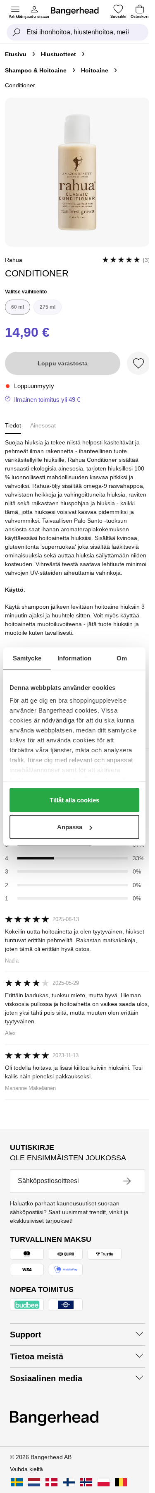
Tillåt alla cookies (74, 799)
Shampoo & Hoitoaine (36, 70)
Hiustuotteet (58, 54)
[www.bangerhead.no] (86, 1482)
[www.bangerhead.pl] (103, 1482)
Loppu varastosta (63, 363)
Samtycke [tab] (27, 658)
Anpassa (69, 827)
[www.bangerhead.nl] (34, 1482)
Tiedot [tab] (13, 425)
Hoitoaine (94, 70)
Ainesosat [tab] (43, 425)
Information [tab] (74, 658)
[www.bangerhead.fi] (69, 1482)
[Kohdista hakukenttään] (16, 32)
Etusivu (15, 54)
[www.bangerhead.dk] (51, 1482)
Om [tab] (122, 658)
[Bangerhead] (78, 11)
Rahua (13, 260)
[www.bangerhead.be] (121, 1482)
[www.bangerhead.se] (17, 1482)
